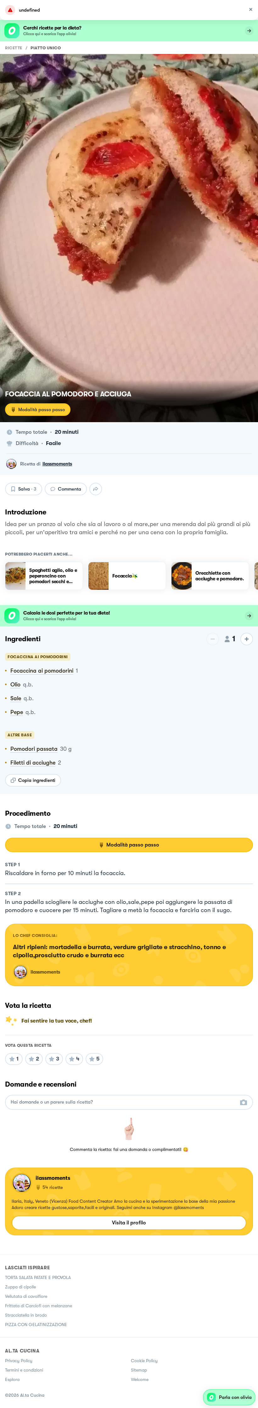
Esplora (12, 1379)
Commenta (69, 489)
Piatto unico (46, 48)
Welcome (140, 1379)
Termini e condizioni (24, 1370)
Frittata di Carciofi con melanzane (38, 1305)
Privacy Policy (18, 1360)
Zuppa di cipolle (20, 1286)
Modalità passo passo (41, 409)
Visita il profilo (129, 1223)
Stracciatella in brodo (26, 1315)
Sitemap (139, 1370)
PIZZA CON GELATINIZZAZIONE (36, 1324)
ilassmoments (57, 464)
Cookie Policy (144, 1360)
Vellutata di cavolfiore (26, 1296)
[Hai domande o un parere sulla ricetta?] (123, 1102)
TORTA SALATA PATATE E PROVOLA (38, 1277)
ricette (13, 48)
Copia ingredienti (36, 780)
